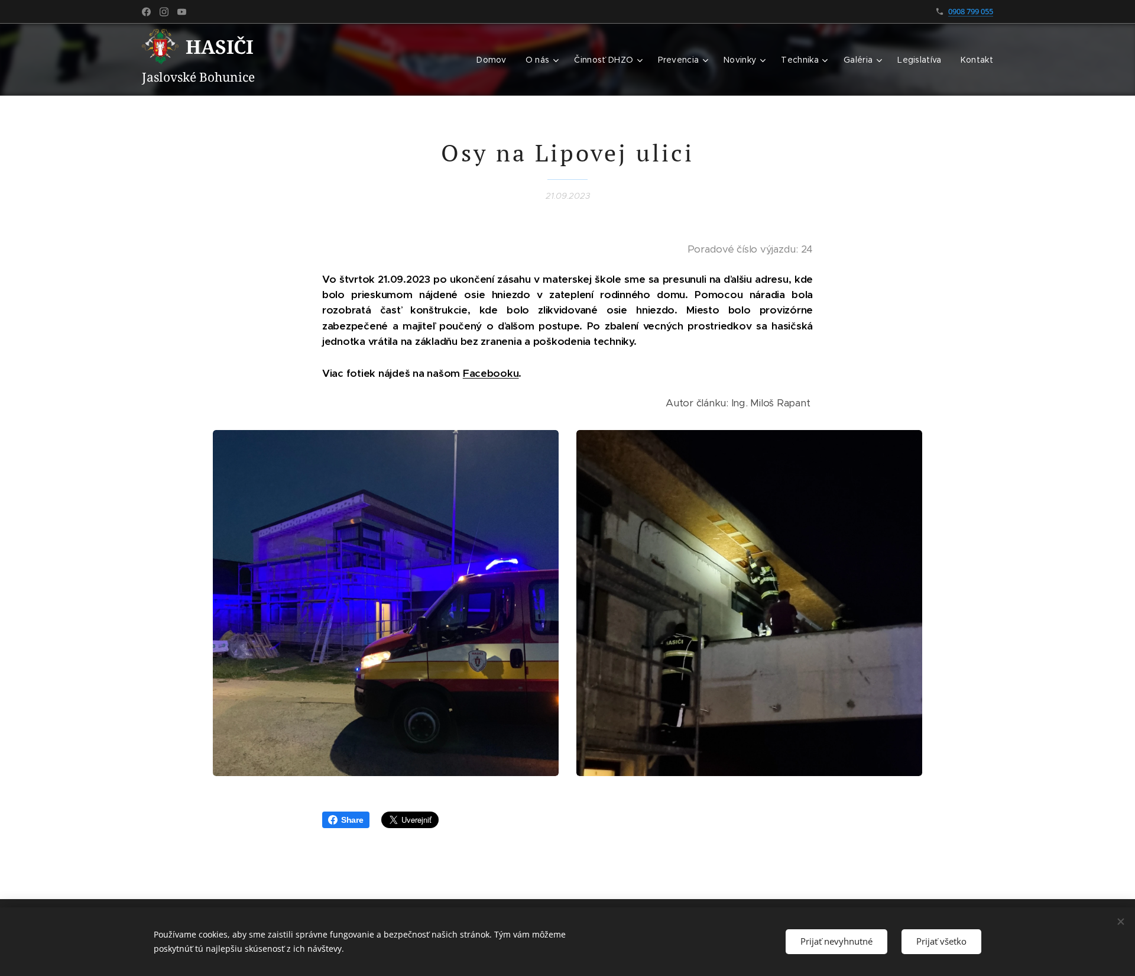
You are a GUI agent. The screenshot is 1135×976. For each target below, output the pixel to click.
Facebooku (491, 373)
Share (352, 820)
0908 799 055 (970, 11)
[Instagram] (164, 12)
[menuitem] (495, 60)
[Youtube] (181, 12)
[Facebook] (146, 12)
